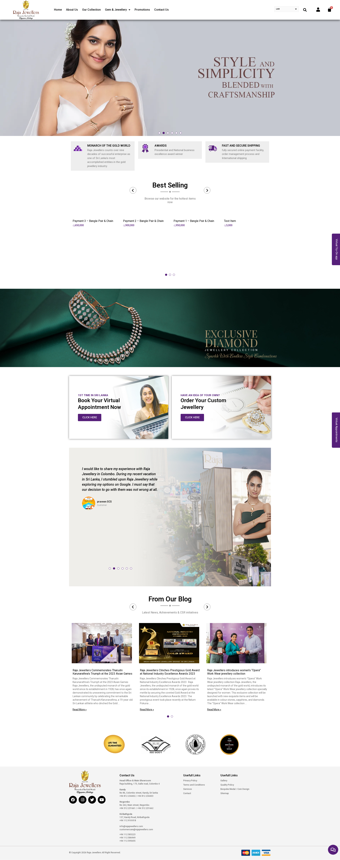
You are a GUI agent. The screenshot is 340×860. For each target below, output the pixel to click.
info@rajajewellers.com (131, 826)
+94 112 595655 (127, 841)
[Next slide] (207, 190)
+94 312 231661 (128, 808)
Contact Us (161, 9)
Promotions (142, 9)
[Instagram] (82, 800)
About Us (72, 9)
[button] (159, 133)
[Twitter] (92, 800)
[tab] (166, 275)
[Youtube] (102, 800)
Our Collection (91, 9)
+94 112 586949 (127, 837)
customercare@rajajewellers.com (136, 829)
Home (58, 9)
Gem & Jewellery (116, 9)
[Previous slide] (133, 190)
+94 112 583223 (127, 834)
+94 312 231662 (145, 808)
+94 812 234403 (145, 796)
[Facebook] (73, 800)
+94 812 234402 (128, 796)
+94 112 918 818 (128, 820)
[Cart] (329, 9)
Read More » (80, 709)
